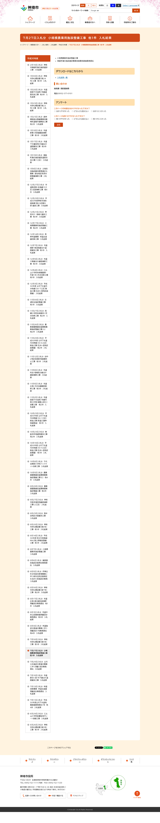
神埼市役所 (26, 776)
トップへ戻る (137, 794)
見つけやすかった (63, 119)
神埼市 (29, 8)
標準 (82, 5)
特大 (94, 5)
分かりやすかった (63, 111)
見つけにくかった (99, 119)
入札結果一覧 (62, 77)
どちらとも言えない (81, 111)
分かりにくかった (99, 111)
